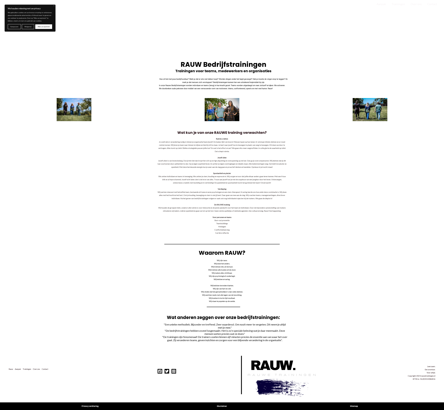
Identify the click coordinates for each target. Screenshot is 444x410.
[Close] (53, 5)
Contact (432, 4)
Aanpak (381, 4)
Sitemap (354, 406)
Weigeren (28, 27)
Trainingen (398, 4)
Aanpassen (14, 27)
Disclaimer (222, 406)
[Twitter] (167, 371)
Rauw (367, 4)
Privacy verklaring (90, 406)
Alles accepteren (44, 27)
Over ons (416, 4)
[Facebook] (160, 371)
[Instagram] (173, 371)
